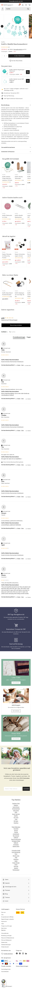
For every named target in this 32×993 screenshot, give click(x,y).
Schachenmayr (16, 808)
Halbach (16, 837)
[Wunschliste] (26, 5)
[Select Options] (28, 72)
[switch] (3, 986)
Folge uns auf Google (6, 926)
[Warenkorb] (29, 5)
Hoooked (16, 828)
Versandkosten (5, 933)
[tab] (19, 337)
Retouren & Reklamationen (7, 938)
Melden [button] (18, 365)
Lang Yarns (16, 810)
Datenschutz (4, 942)
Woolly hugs (16, 856)
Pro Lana (16, 817)
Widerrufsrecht (5, 947)
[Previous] (2, 26)
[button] (16, 47)
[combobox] (18, 9)
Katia (16, 864)
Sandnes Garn (16, 803)
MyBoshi (16, 843)
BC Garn (16, 821)
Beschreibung (5, 105)
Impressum (4, 921)
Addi (16, 857)
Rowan (16, 830)
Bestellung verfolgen (6, 935)
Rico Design (16, 836)
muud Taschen (16, 814)
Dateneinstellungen (6, 944)
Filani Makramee (16, 827)
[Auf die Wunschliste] (12, 162)
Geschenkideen (5, 971)
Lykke (16, 861)
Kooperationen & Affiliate (7, 917)
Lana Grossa (16, 807)
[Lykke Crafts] (16, 668)
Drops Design (16, 863)
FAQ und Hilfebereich (6, 940)
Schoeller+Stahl (16, 850)
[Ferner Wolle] (16, 724)
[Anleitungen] (16, 695)
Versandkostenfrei (18, 49)
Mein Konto (4, 928)
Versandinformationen (8, 147)
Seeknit (16, 868)
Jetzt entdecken (16, 682)
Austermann (16, 834)
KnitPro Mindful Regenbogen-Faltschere (17, 70)
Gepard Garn (16, 846)
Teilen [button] (22, 365)
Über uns (3, 912)
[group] (16, 318)
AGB (2, 923)
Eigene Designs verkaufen (7, 919)
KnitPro (3, 42)
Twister (16, 832)
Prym (16, 854)
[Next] (30, 26)
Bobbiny (16, 805)
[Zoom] (25, 36)
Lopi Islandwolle (16, 852)
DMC (16, 812)
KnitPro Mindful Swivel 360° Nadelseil (16, 80)
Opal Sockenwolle (16, 839)
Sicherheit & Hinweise (7, 151)
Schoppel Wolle (16, 841)
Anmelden (26, 789)
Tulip (16, 819)
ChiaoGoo (16, 859)
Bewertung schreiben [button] (16, 325)
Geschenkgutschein (6, 969)
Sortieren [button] (4, 332)
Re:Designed (16, 870)
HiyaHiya (16, 823)
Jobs (2, 914)
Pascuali (16, 866)
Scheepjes (16, 844)
